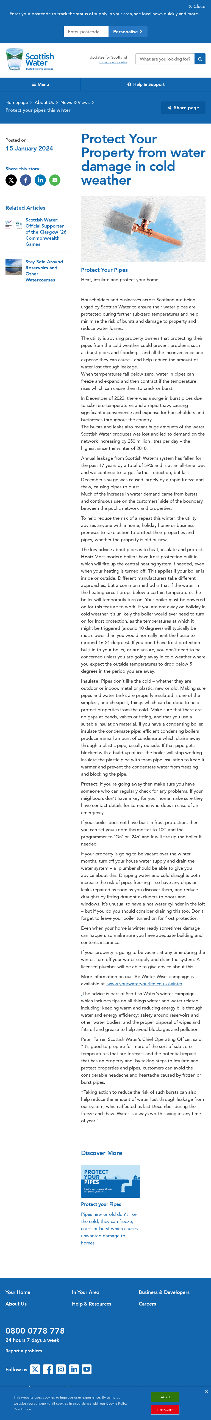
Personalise (126, 31)
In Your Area (85, 1292)
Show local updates (113, 62)
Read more (22, 1409)
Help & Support (148, 84)
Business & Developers (164, 1292)
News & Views (75, 102)
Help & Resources (91, 1304)
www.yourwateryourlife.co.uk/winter (144, 983)
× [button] (206, 1391)
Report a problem (23, 1350)
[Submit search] (200, 58)
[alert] (105, 1403)
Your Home (17, 1292)
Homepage (16, 102)
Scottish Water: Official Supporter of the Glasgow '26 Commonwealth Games (46, 232)
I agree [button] (165, 1397)
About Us (44, 102)
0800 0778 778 (35, 1330)
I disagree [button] (165, 1410)
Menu (42, 84)
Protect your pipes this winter (38, 110)
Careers (147, 1304)
